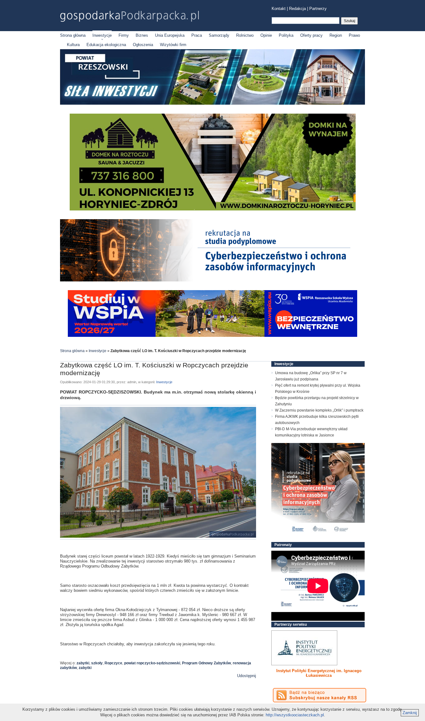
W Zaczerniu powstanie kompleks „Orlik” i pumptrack (319, 410)
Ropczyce (113, 663)
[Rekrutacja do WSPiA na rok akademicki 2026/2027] (212, 335)
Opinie (266, 35)
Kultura (73, 44)
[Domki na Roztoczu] (213, 209)
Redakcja (297, 8)
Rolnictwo (245, 35)
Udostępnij (246, 675)
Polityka (286, 35)
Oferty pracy (311, 35)
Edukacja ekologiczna (106, 44)
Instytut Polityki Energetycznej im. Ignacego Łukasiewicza (319, 673)
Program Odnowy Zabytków (206, 663)
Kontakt (279, 8)
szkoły (97, 663)
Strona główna (73, 35)
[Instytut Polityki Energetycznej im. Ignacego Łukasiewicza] (304, 647)
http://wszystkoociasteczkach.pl (295, 715)
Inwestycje (102, 35)
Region (335, 35)
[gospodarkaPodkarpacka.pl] (129, 16)
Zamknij (410, 712)
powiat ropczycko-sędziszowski (152, 663)
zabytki (83, 663)
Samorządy (219, 35)
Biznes (142, 35)
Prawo (354, 35)
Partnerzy (318, 8)
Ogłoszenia (143, 44)
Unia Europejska (169, 35)
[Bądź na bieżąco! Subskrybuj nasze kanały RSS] (319, 695)
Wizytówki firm (173, 44)
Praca (196, 35)
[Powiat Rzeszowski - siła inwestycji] (212, 103)
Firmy (124, 35)
